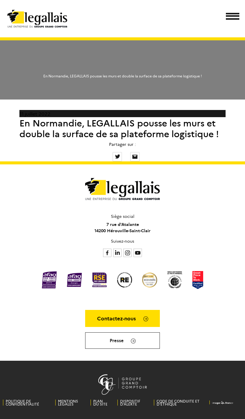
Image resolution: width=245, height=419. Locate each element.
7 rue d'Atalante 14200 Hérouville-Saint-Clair (122, 227)
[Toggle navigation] (231, 17)
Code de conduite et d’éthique (178, 403)
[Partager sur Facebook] (109, 156)
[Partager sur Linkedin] (126, 156)
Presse (117, 340)
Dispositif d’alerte (130, 403)
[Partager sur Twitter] (118, 156)
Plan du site (100, 403)
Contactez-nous (117, 318)
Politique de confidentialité (22, 403)
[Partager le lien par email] (135, 156)
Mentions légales (68, 403)
